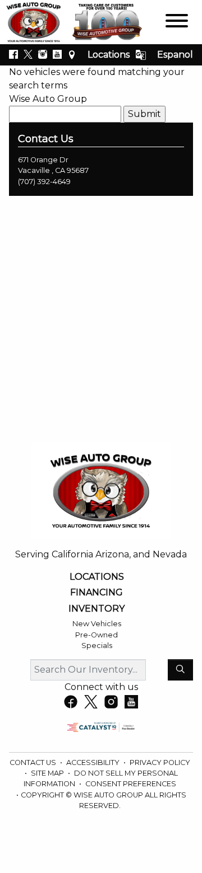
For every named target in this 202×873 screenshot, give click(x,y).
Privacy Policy (160, 762)
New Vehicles (96, 623)
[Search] (180, 669)
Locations (109, 54)
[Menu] (176, 23)
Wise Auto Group (48, 98)
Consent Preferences (130, 784)
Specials (96, 645)
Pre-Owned (96, 635)
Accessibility (93, 762)
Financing (96, 593)
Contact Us (34, 762)
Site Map (48, 773)
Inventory (96, 609)
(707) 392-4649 (44, 181)
